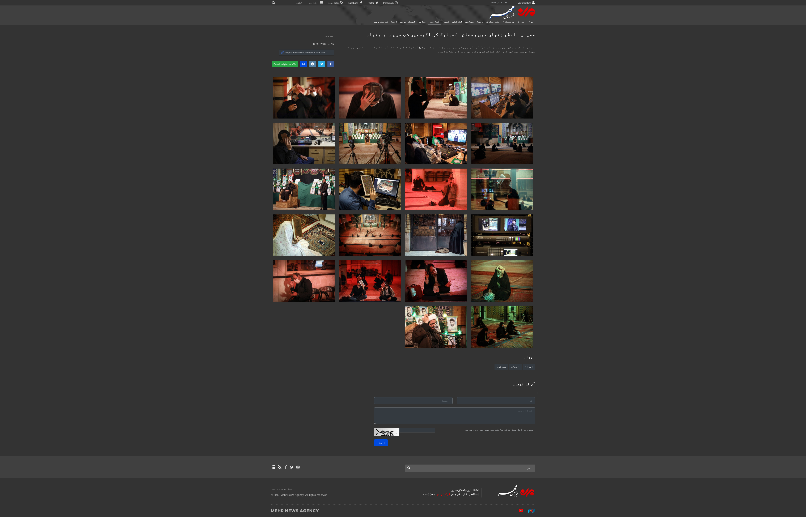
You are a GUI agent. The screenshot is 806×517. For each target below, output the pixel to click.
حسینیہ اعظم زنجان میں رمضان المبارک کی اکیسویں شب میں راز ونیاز (450, 34)
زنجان (515, 366)
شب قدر (501, 366)
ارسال (381, 442)
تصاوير (435, 21)
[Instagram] (298, 467)
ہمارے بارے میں (282, 488)
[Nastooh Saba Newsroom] (529, 510)
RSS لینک (334, 3)
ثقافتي (457, 21)
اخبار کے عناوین (385, 21)
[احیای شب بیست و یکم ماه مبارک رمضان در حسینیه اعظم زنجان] (502, 98)
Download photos (282, 64)
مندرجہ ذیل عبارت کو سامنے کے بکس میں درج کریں (500, 429)
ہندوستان (493, 21)
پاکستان (508, 21)
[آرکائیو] (273, 467)
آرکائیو (314, 3)
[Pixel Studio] (519, 510)
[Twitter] (291, 467)
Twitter (371, 3)
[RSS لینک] (279, 467)
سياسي (469, 21)
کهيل (446, 21)
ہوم (531, 21)
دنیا (480, 21)
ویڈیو (422, 21)
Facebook (353, 3)
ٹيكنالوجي (407, 21)
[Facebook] (285, 467)
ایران (521, 21)
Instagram (388, 3)
